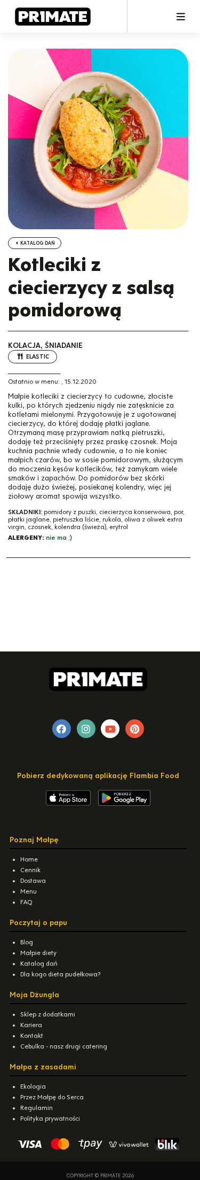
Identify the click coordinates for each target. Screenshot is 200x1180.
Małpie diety (38, 953)
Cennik (30, 870)
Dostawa (33, 880)
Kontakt (31, 1035)
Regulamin (36, 1108)
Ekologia (33, 1086)
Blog (26, 942)
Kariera (31, 1025)
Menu (28, 891)
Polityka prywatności (50, 1118)
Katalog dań (37, 243)
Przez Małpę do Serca (52, 1097)
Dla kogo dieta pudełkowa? (60, 974)
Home (29, 859)
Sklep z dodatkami (47, 1014)
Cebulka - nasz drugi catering (63, 1046)
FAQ (26, 902)
